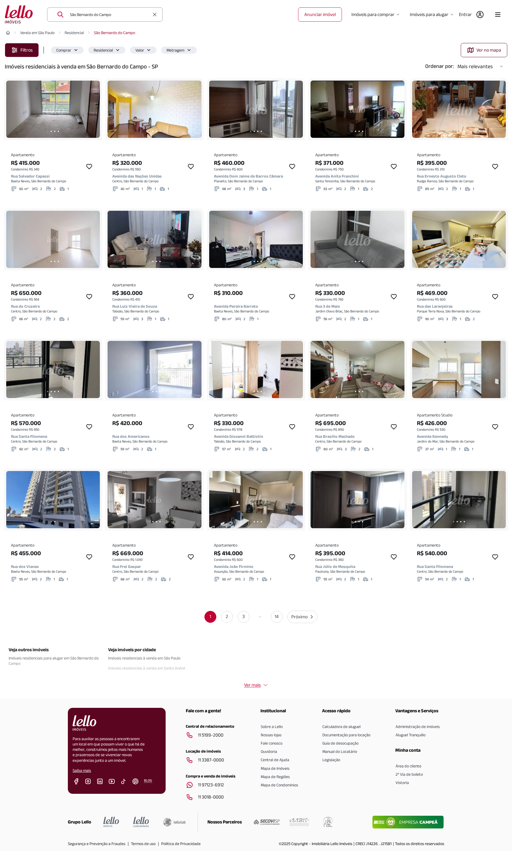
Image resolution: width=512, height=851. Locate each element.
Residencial (74, 32)
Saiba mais (82, 770)
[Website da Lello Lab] (174, 822)
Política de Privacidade (181, 843)
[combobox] (109, 14)
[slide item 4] (58, 131)
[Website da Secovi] (267, 822)
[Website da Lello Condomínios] (141, 821)
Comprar (63, 50)
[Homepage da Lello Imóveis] (111, 821)
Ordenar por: (439, 66)
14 (277, 616)
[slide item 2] (51, 131)
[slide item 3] (55, 131)
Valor (139, 50)
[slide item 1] (47, 131)
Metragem (175, 50)
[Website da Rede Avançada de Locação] (328, 822)
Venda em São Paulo (37, 32)
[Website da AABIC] (299, 822)
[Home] (8, 33)
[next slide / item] (94, 109)
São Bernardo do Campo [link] (114, 32)
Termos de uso (143, 843)
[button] (67, 50)
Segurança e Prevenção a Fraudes (96, 843)
